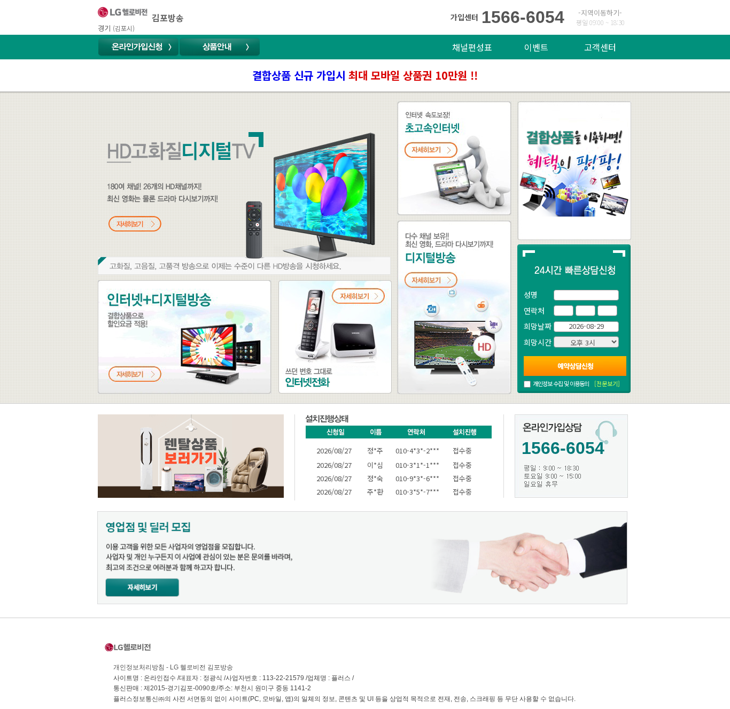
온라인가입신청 (139, 47)
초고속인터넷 (421, 107)
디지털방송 (417, 226)
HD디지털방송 (124, 107)
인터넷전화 (298, 286)
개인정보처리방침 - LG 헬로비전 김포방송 (173, 667)
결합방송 (114, 286)
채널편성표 (472, 47)
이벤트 (536, 47)
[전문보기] (607, 383)
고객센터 (600, 47)
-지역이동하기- (600, 12)
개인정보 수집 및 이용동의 (561, 383)
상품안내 (220, 47)
